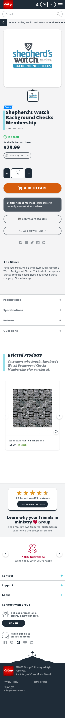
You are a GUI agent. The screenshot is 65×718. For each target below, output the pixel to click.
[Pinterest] (43, 242)
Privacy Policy (11, 681)
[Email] (26, 242)
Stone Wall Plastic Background (26, 440)
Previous (6, 416)
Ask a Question (19, 155)
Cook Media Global (40, 674)
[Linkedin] (38, 242)
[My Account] (37, 4)
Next (59, 416)
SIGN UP (13, 623)
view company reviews (32, 503)
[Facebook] (20, 242)
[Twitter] (32, 242)
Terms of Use (39, 681)
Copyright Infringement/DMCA (14, 688)
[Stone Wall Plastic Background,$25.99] (33, 408)
